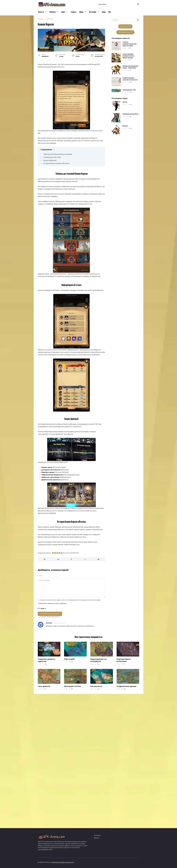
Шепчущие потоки (72, 686)
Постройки (92, 12)
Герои (63, 12)
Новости (41, 12)
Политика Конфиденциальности (62, 862)
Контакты (102, 4)
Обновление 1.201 (129, 90)
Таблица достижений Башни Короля (57, 154)
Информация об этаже (52, 157)
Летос (125, 102)
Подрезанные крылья (126, 686)
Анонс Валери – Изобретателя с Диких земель (129, 56)
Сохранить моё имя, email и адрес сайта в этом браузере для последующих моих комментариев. (70, 600)
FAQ (109, 12)
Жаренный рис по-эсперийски (98, 660)
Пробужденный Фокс (131, 114)
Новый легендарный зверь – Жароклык (130, 67)
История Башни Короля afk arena (56, 163)
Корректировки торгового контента (130, 79)
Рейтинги (53, 12)
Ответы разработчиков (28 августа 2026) (130, 44)
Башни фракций (50, 160)
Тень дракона (44, 686)
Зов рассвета (96, 686)
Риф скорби (69, 659)
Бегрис (125, 126)
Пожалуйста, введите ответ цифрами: (52, 603)
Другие (96, 838)
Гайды (81, 12)
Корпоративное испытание (124, 660)
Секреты (73, 12)
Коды (104, 12)
